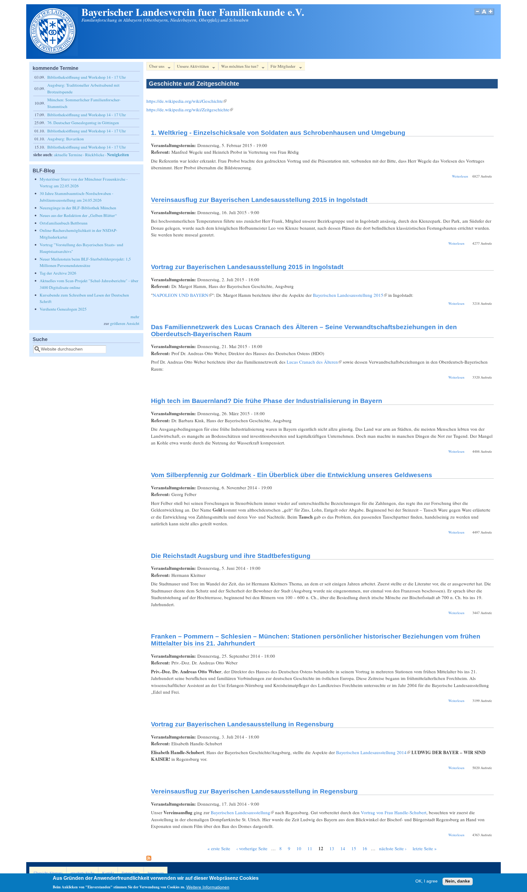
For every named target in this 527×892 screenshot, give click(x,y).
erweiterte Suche (82, 872)
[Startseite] (53, 54)
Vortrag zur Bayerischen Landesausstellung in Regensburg (242, 724)
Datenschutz (130, 872)
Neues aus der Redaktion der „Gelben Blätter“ (78, 215)
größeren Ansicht (124, 323)
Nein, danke (457, 881)
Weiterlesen (460, 176)
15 (353, 848)
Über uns (155, 67)
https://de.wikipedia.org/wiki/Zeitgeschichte (189, 109)
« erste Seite (218, 848)
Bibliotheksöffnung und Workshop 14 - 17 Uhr (86, 77)
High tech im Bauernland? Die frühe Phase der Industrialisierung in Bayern (266, 400)
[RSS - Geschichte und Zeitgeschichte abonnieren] (148, 859)
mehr (135, 316)
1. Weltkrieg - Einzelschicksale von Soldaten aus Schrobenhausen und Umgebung (278, 132)
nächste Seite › (393, 848)
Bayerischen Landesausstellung (242, 812)
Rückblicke (94, 154)
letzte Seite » (425, 848)
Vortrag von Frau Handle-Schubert (393, 812)
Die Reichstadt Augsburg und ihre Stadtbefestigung (230, 555)
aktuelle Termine (68, 154)
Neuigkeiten (118, 155)
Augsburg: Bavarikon (65, 139)
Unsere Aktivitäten (191, 67)
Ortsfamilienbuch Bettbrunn (64, 223)
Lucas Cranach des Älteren (314, 362)
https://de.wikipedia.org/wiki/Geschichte (186, 101)
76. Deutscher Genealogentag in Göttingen (83, 122)
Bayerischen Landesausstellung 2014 (373, 752)
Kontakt (108, 872)
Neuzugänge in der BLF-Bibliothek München (78, 207)
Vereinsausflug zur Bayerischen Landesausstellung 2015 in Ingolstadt (259, 199)
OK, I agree (426, 881)
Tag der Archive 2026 (58, 273)
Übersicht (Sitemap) (48, 872)
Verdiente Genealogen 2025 (63, 309)
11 (309, 848)
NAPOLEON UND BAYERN (182, 295)
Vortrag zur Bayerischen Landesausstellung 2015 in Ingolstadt (247, 266)
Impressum (156, 872)
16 (364, 848)
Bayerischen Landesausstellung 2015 (350, 295)
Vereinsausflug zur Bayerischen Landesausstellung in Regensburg (254, 791)
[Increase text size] (491, 15)
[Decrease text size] (477, 15)
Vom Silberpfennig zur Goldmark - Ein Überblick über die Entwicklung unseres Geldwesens (291, 474)
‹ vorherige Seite (251, 848)
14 (342, 848)
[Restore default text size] (484, 15)
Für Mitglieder (282, 67)
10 (298, 848)
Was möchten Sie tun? (238, 67)
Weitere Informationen (207, 887)
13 (331, 848)
